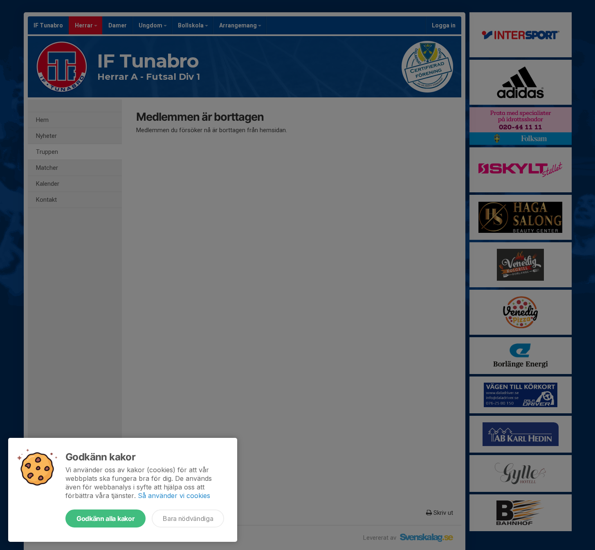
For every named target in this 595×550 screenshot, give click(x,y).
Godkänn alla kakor (105, 518)
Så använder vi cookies (174, 495)
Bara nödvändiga (188, 518)
